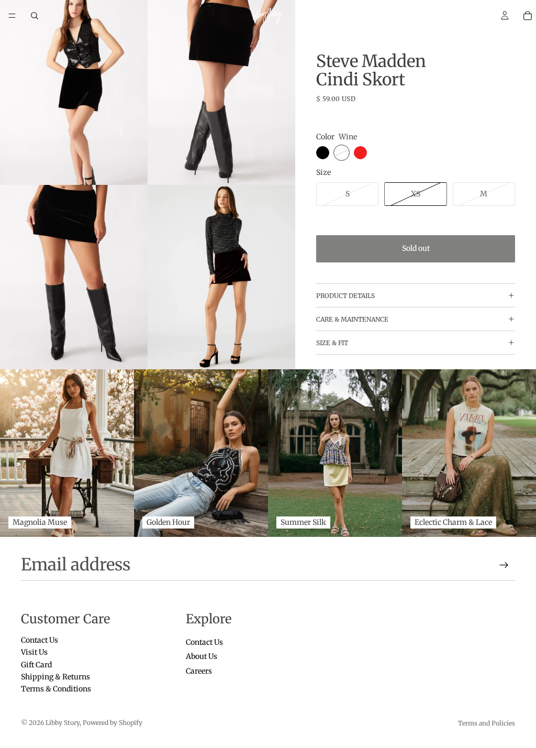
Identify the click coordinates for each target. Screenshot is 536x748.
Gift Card (36, 664)
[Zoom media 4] (221, 277)
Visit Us (34, 652)
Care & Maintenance (352, 319)
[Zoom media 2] (221, 92)
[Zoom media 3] (74, 277)
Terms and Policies (486, 723)
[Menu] (12, 16)
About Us (201, 656)
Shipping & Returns (55, 676)
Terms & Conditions (56, 689)
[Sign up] (504, 565)
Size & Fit (332, 343)
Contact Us (39, 640)
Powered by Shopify (112, 723)
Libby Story (63, 723)
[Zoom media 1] (74, 92)
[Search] (34, 15)
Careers (199, 670)
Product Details (345, 296)
